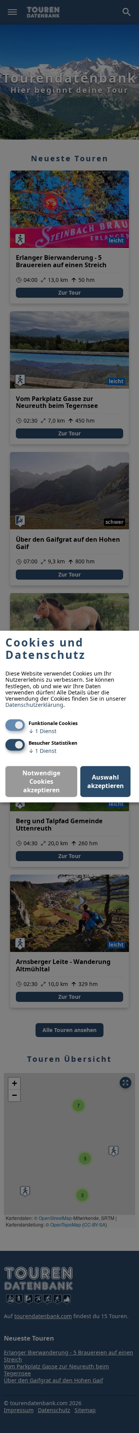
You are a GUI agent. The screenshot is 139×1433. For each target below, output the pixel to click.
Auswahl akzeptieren (105, 781)
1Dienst (42, 731)
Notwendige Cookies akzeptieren (41, 781)
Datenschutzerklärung (34, 704)
